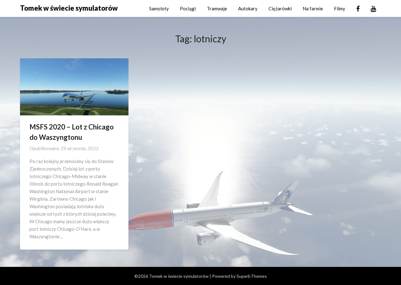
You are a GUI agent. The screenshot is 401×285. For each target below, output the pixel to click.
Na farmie (313, 8)
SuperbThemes (252, 276)
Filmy (339, 8)
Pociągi (188, 8)
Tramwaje (217, 8)
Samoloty (159, 8)
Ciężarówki (280, 8)
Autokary (248, 8)
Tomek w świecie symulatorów (69, 8)
